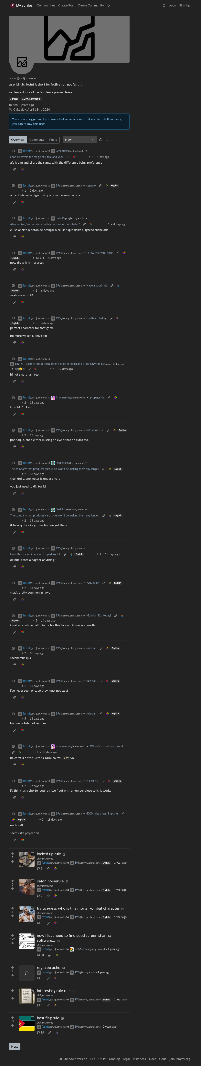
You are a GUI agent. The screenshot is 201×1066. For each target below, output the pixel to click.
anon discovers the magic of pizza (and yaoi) (36, 157)
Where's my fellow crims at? (107, 746)
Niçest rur (92, 781)
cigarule (91, 185)
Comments (36, 139)
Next (14, 1046)
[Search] (164, 5)
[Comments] (27, 973)
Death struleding (96, 318)
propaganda (97, 397)
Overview (18, 139)
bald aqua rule (94, 430)
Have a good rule (96, 285)
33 (42, 955)
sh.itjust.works (45, 858)
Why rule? (92, 583)
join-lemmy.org (180, 1059)
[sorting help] (100, 139)
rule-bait (91, 648)
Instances (139, 1059)
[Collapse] (13, 151)
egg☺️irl (20, 369)
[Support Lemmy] (108, 5)
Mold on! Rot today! (98, 615)
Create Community (91, 5)
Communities (46, 5)
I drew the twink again (99, 253)
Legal (126, 1059)
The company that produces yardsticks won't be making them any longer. (54, 469)
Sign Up (184, 5)
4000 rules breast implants (102, 813)
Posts (53, 139)
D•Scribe (24, 5)
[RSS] (106, 139)
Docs (152, 1059)
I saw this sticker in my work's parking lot (35, 554)
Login (172, 5)
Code (162, 1059)
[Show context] (68, 157)
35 (42, 1032)
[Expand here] (27, 859)
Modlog (114, 1059)
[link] (74, 157)
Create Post (66, 5)
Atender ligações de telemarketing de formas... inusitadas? (45, 224)
